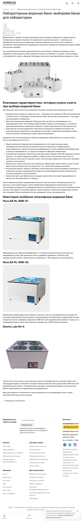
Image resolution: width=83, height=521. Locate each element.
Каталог (6, 443)
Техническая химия (37, 453)
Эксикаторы (34, 466)
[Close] (77, 511)
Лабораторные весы (37, 456)
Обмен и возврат (36, 484)
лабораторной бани (21, 110)
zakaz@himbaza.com (70, 424)
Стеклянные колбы (36, 463)
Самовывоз (33, 498)
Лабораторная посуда (11, 456)
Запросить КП (72, 427)
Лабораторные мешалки (38, 459)
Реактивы (6, 446)
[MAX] (75, 444)
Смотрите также (36, 443)
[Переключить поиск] (73, 3)
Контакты (6, 480)
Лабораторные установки (13, 453)
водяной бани (59, 42)
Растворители (35, 450)
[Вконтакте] (65, 444)
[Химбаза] (9, 3)
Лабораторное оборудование (14, 381)
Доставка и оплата (36, 480)
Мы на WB (6, 490)
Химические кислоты (37, 446)
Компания (7, 470)
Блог (4, 484)
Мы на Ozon (7, 487)
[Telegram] (70, 444)
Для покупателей (36, 470)
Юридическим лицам (37, 474)
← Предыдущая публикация (14, 401)
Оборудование (8, 450)
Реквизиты (7, 477)
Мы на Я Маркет (9, 494)
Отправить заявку (36, 477)
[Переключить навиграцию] (78, 3)
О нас (5, 474)
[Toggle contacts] (67, 3)
